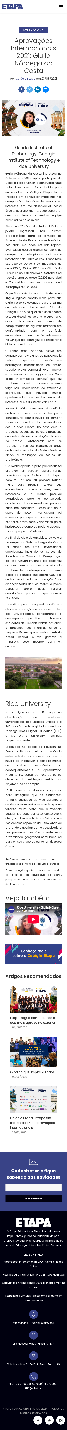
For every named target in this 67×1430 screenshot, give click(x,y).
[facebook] (21, 89)
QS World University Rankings (36, 736)
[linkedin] (37, 89)
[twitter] (29, 89)
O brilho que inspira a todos (32, 1072)
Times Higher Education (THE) (40, 731)
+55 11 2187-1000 (18, 1384)
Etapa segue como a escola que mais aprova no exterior (33, 1020)
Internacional (34, 30)
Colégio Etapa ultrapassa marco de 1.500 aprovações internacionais (32, 1123)
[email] (46, 89)
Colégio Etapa (25, 79)
